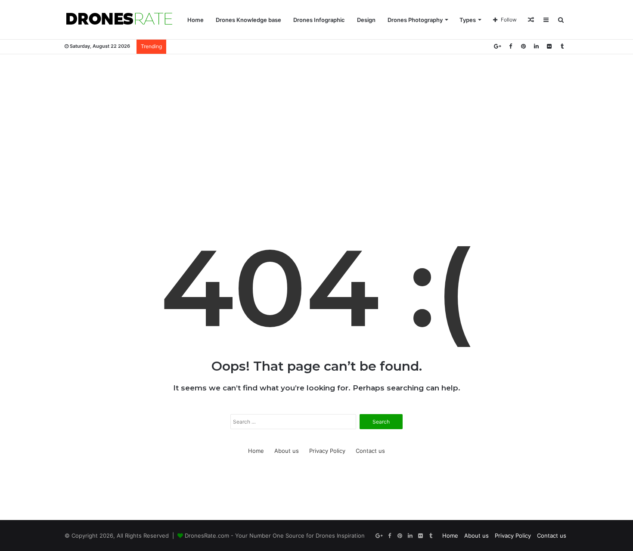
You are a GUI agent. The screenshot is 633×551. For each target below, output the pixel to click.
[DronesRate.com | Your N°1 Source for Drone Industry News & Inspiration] (119, 20)
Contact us (370, 450)
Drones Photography (415, 19)
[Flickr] (549, 46)
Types (467, 19)
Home (195, 19)
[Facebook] (510, 46)
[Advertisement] (316, 123)
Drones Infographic (319, 19)
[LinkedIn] (536, 46)
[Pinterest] (523, 46)
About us (286, 450)
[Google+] (497, 46)
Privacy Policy (327, 450)
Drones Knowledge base (248, 19)
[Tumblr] (561, 46)
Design (366, 19)
